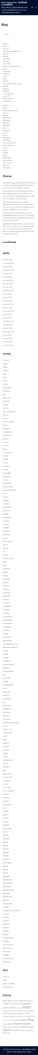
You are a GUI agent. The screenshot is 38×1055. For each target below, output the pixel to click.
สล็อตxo (5, 873)
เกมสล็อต (6, 917)
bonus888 (6, 429)
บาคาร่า (5, 133)
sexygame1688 (8, 671)
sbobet (5, 651)
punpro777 (6, 96)
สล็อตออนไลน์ (7, 880)
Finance (5, 463)
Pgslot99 (6, 586)
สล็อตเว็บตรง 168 (8, 890)
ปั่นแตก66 (6, 91)
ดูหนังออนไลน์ (7, 160)
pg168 (5, 108)
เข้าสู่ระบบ (6, 977)
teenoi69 (6, 716)
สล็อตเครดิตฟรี (7, 883)
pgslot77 (6, 89)
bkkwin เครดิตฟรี (8, 422)
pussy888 (6, 59)
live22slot (6, 521)
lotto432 (6, 524)
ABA (4, 394)
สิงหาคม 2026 (7, 260)
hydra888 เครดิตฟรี (9, 490)
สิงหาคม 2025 (7, 301)
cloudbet (6, 446)
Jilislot (5, 493)
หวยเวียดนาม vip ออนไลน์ (11, 910)
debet (5, 449)
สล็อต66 (5, 115)
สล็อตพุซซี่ (6, 876)
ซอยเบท (5, 763)
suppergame (7, 705)
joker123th (6, 511)
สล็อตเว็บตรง (7, 118)
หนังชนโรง (6, 49)
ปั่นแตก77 (6, 801)
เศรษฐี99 (6, 955)
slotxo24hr (6, 692)
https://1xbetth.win (9, 143)
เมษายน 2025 (7, 314)
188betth (6, 370)
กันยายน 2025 (7, 297)
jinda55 (5, 497)
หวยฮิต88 (6, 907)
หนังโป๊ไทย (6, 140)
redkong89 (6, 627)
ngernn (5, 538)
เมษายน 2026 (7, 273)
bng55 (5, 425)
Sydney (28, 1052)
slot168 (5, 681)
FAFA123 (6, 456)
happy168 (6, 476)
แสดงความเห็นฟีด (8, 984)
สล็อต (4, 832)
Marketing (6, 535)
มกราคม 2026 (8, 284)
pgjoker (5, 572)
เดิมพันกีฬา (6, 924)
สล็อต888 (6, 123)
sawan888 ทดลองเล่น (10, 644)
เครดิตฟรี (6, 921)
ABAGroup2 (7, 398)
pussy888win (7, 623)
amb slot (6, 408)
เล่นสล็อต (6, 927)
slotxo (5, 135)
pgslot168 (6, 579)
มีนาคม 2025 (7, 318)
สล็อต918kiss (7, 863)
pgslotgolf (6, 593)
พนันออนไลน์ (7, 804)
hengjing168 (7, 483)
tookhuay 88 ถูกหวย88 (10, 722)
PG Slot (5, 555)
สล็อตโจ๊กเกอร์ (7, 897)
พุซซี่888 (6, 811)
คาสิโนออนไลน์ (8, 760)
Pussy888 (6, 613)
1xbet (5, 374)
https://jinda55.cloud (10, 110)
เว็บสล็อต (6, 941)
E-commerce (7, 452)
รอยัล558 (6, 825)
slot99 (5, 113)
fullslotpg (6, 74)
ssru (4, 702)
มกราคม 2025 (8, 325)
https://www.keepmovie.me (12, 84)
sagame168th (7, 640)
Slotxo (5, 688)
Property (6, 599)
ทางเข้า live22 (7, 777)
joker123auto (7, 507)
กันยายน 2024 (7, 338)
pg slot (5, 150)
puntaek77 (6, 610)
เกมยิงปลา (6, 914)
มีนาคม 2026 (7, 277)
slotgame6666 (8, 685)
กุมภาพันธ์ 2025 (8, 321)
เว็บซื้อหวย (6, 931)
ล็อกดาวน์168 (7, 828)
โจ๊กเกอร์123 (7, 168)
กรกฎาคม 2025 (8, 304)
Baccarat (6, 415)
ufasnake (6, 746)
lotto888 (6, 528)
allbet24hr (6, 401)
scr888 (5, 654)
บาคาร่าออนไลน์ (8, 94)
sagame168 (7, 637)
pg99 (4, 565)
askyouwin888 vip (9, 411)
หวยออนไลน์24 (8, 904)
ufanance (6, 743)
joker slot (6, 165)
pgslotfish (6, 589)
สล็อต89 (5, 856)
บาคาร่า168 (7, 64)
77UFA (5, 381)
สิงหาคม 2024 (7, 342)
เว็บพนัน (5, 934)
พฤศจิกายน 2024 (8, 332)
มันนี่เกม (5, 815)
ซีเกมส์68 (6, 767)
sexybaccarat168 (9, 664)
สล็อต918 (6, 859)
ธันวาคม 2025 (8, 287)
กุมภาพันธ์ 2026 (8, 280)
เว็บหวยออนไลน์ (8, 945)
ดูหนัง (4, 79)
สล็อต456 (6, 839)
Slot (4, 675)
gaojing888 (7, 473)
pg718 (5, 562)
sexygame (6, 668)
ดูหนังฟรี (5, 56)
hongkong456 (8, 487)
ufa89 (5, 736)
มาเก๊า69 (6, 818)
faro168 (5, 459)
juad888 (5, 514)
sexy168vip (7, 661)
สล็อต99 (5, 866)
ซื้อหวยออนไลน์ (8, 99)
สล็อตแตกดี (6, 893)
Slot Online (6, 678)
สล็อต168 (6, 835)
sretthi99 (6, 695)
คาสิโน (5, 757)
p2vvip (5, 545)
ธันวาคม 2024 (8, 328)
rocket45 (6, 630)
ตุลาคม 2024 (7, 335)
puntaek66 (6, 606)
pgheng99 (6, 71)
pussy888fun (7, 617)
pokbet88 (6, 596)
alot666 (5, 405)
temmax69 (6, 719)
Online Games (7, 541)
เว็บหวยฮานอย (7, 948)
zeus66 (5, 753)
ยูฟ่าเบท (5, 822)
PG (4, 552)
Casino (5, 442)
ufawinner (6, 750)
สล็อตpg (5, 869)
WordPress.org (8, 987)
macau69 (6, 531)
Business (6, 439)
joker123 (6, 46)
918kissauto (7, 388)
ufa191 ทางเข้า (7, 729)
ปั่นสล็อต (5, 794)
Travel (5, 726)
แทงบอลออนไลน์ (8, 958)
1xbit (4, 377)
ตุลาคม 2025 (7, 294)
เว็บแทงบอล (6, 951)
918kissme (6, 391)
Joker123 (6, 504)
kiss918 (5, 153)
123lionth (6, 360)
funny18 (5, 470)
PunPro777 (6, 603)
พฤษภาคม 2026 (8, 270)
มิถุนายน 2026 (8, 267)
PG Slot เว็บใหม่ (8, 558)
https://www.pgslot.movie (12, 66)
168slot (5, 364)
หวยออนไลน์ (7, 101)
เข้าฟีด (5, 980)
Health (5, 480)
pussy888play (8, 620)
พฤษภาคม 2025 (8, 311)
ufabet (5, 740)
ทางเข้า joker (7, 163)
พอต (4, 808)
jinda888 (6, 500)
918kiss (5, 44)
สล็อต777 (6, 849)
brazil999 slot (7, 432)
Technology (7, 712)
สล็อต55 (5, 842)
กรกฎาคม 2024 (8, 345)
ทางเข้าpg (6, 781)
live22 (5, 76)
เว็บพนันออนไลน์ (8, 938)
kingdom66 (7, 517)
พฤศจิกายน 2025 (8, 290)
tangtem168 (7, 709)
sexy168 (5, 658)
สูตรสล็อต (6, 900)
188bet (5, 367)
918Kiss (5, 384)
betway (5, 418)
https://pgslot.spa (9, 145)
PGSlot (5, 575)
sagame (5, 634)
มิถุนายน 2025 (8, 308)
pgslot (5, 69)
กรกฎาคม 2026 (8, 263)
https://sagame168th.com (12, 51)
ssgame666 (7, 699)
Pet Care (6, 548)
